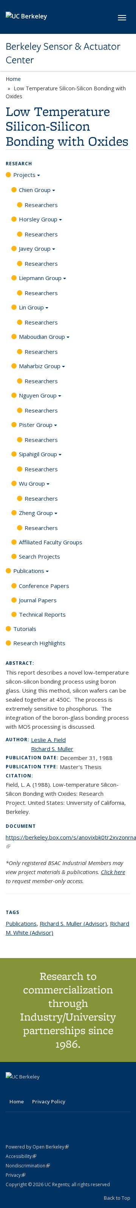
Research (19, 163)
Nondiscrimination (28, 1165)
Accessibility (21, 1156)
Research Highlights (39, 643)
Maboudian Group (42, 336)
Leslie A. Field (48, 739)
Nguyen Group (38, 395)
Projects (24, 174)
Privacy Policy (48, 1101)
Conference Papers (44, 586)
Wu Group (32, 483)
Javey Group (35, 248)
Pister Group (36, 424)
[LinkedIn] (27, 1089)
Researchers (41, 205)
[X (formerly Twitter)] (12, 1089)
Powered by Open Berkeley (37, 1147)
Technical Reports (42, 614)
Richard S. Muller (52, 749)
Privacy (15, 1175)
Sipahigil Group (38, 454)
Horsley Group (38, 219)
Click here (113, 872)
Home (13, 78)
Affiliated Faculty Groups (50, 542)
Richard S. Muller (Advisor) (73, 923)
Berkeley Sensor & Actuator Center (63, 53)
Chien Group (35, 189)
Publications (28, 570)
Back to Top (117, 1197)
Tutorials (24, 628)
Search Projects (39, 556)
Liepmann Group (40, 278)
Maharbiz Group (39, 366)
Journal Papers (38, 600)
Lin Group (31, 307)
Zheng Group (36, 512)
